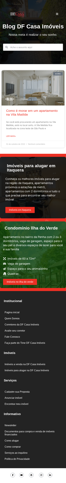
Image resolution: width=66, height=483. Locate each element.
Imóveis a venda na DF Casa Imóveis (25, 364)
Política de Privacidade (17, 459)
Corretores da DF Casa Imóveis (22, 324)
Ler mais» (11, 136)
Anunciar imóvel (13, 398)
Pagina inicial (12, 312)
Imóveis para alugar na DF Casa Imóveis (27, 370)
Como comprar (13, 446)
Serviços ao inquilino (16, 453)
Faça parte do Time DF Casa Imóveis (25, 343)
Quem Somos (12, 318)
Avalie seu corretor (15, 330)
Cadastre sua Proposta (17, 391)
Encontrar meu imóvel (16, 404)
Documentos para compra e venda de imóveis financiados (29, 433)
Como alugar (12, 440)
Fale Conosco (12, 336)
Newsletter (10, 425)
